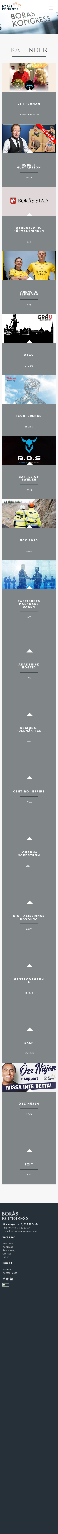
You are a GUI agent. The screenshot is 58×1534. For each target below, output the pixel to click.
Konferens (8, 1244)
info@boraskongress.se (24, 1231)
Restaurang (8, 1250)
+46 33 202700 (21, 1228)
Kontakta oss (9, 1273)
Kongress (7, 1247)
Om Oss (6, 1254)
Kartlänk (7, 1270)
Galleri (5, 1257)
